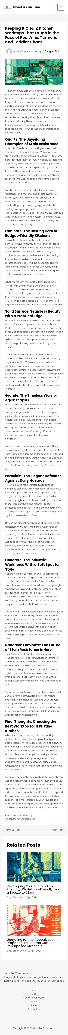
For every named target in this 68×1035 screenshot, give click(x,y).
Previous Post (11, 830)
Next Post (59, 830)
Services (34, 1001)
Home (34, 990)
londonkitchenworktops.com (21, 818)
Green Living (19, 950)
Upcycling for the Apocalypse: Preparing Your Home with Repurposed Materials (30, 942)
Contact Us (34, 1009)
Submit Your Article (34, 997)
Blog (9, 897)
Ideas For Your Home (26, 7)
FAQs (34, 1005)
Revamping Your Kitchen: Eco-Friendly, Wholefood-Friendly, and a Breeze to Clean (33, 889)
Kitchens (17, 897)
